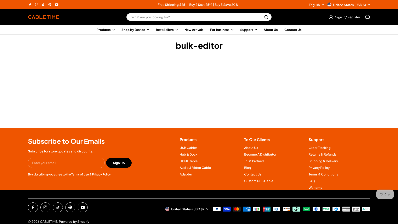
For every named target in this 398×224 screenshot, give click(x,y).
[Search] (266, 17)
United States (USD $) (349, 5)
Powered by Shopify (74, 221)
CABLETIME (48, 221)
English (314, 4)
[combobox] (199, 17)
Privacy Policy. (101, 174)
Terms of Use (80, 174)
